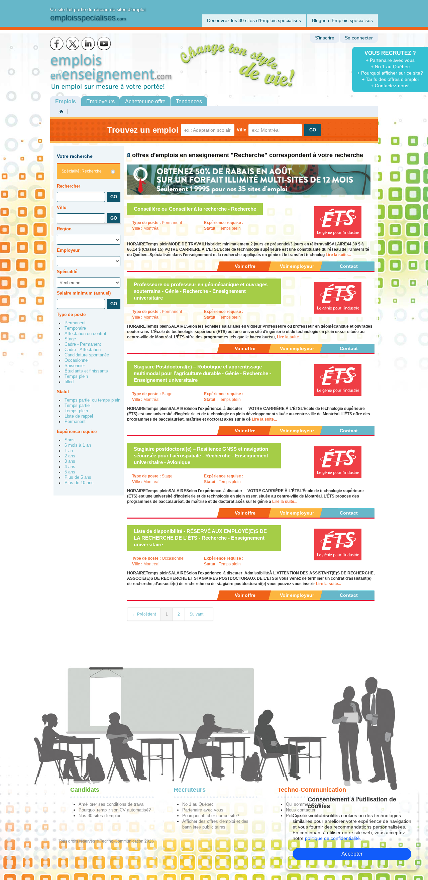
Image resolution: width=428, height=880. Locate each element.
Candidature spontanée (87, 355)
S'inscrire (324, 37)
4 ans (70, 466)
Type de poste (71, 314)
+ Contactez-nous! (390, 85)
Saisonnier (75, 365)
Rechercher (68, 186)
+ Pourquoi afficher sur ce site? (390, 73)
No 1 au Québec (198, 804)
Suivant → (199, 614)
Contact (349, 266)
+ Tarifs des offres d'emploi (390, 79)
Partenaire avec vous (202, 809)
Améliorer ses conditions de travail (112, 804)
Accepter (351, 854)
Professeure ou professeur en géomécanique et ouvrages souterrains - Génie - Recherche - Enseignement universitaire (201, 291)
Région (64, 228)
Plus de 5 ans (78, 477)
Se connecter (359, 37)
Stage (70, 339)
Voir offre (245, 266)
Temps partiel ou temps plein (92, 400)
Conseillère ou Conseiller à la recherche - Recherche (195, 209)
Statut (63, 391)
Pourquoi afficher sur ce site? (210, 815)
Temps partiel (78, 405)
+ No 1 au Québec (390, 66)
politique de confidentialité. (333, 838)
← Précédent (144, 614)
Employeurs (100, 101)
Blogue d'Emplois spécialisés (342, 20)
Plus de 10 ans (79, 482)
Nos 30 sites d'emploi (99, 815)
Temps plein (76, 376)
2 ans (70, 456)
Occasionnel (77, 360)
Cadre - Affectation (83, 349)
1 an (69, 450)
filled (69, 381)
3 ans (70, 461)
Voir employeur (297, 266)
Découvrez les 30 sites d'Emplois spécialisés (254, 20)
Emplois (65, 101)
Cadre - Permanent (83, 344)
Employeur (68, 250)
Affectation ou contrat (85, 333)
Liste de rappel (79, 416)
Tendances (189, 101)
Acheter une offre (145, 101)
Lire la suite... (338, 254)
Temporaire (75, 328)
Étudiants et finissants (86, 371)
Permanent (75, 323)
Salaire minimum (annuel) (84, 293)
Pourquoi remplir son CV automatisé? (115, 809)
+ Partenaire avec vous (390, 60)
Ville (241, 129)
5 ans (70, 472)
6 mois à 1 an (78, 445)
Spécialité (67, 271)
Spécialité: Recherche (82, 171)
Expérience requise (77, 431)
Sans (70, 440)
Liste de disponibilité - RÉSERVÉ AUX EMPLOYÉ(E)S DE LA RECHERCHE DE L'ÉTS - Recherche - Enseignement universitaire (200, 537)
